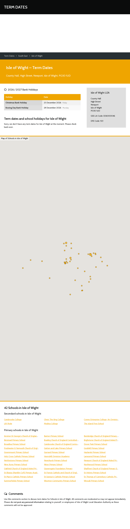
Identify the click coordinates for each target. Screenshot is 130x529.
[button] (78, 268)
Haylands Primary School (94, 452)
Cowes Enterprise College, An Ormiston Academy (105, 419)
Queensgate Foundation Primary (58, 468)
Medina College (51, 423)
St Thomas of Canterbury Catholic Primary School (105, 476)
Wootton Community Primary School (60, 481)
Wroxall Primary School (94, 481)
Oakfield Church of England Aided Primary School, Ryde (28, 468)
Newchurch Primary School (55, 460)
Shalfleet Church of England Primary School (103, 468)
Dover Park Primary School (95, 444)
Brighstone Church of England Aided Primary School (106, 440)
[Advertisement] (65, 33)
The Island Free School (94, 423)
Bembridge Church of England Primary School (103, 436)
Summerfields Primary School (17, 481)
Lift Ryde (8, 423)
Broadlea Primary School (14, 444)
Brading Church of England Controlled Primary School (67, 440)
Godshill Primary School (94, 448)
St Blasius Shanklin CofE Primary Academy (22, 472)
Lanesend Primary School (95, 456)
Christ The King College (54, 419)
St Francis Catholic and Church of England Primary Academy (70, 472)
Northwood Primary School (95, 464)
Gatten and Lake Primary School (58, 448)
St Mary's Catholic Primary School (18, 476)
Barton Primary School (53, 436)
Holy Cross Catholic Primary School (19, 456)
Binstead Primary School (14, 440)
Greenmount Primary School (16, 452)
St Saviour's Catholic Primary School (59, 476)
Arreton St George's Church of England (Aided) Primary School (31, 436)
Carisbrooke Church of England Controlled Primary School (69, 444)
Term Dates (15, 7)
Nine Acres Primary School (15, 464)
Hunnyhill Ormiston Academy (57, 456)
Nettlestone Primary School (16, 460)
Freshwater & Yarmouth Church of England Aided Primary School (32, 448)
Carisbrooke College (13, 419)
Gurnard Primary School (54, 452)
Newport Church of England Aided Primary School (105, 460)
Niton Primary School (53, 464)
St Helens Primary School (95, 472)
